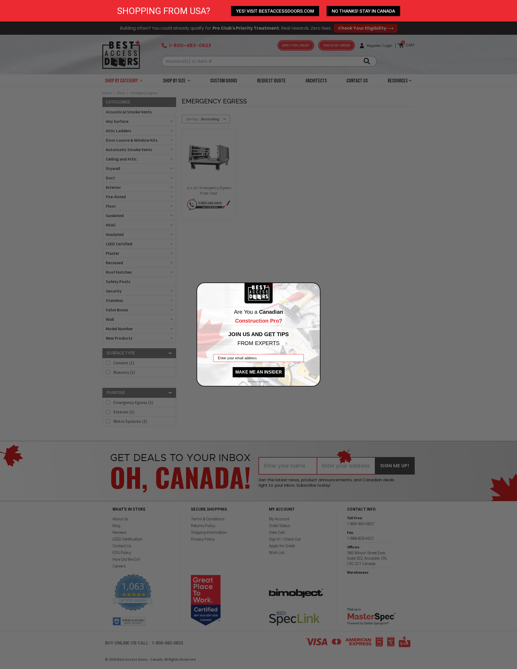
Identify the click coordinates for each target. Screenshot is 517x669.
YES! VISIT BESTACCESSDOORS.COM (275, 11)
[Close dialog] (315, 287)
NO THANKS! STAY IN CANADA (363, 11)
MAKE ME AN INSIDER (258, 372)
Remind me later (258, 381)
